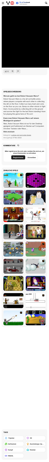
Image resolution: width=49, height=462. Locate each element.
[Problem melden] (18, 71)
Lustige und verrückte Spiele (21, 135)
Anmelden (31, 157)
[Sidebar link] (3, 3)
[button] (8, 131)
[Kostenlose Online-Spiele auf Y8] (10, 3)
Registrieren (18, 157)
